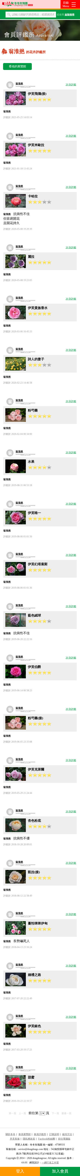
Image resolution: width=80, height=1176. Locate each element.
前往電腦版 (64, 1138)
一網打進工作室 (50, 1162)
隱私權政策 (29, 1138)
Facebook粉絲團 (46, 1138)
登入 (20, 1171)
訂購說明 (54, 1134)
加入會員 (60, 1171)
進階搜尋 (69, 14)
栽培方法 (67, 1134)
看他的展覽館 (17, 66)
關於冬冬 (10, 1134)
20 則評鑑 (71, 84)
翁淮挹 (19, 83)
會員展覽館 (24, 1134)
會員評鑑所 (40, 1134)
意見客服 (15, 1138)
